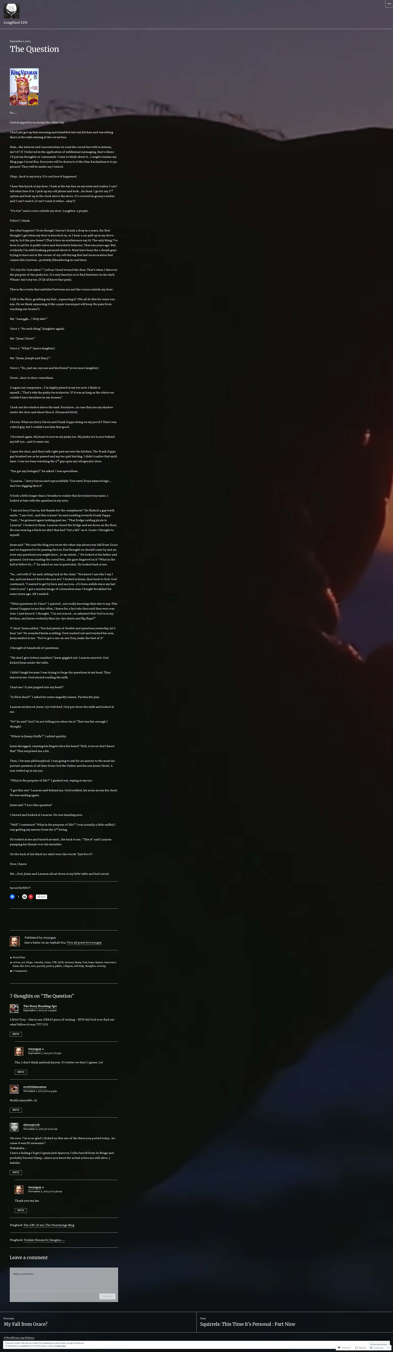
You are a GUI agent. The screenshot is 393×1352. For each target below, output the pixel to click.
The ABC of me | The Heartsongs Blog (48, 1225)
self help (79, 966)
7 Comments (20, 971)
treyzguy (34, 1049)
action (16, 962)
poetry (50, 966)
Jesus (16, 966)
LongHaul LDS (15, 22)
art (23, 962)
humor (99, 962)
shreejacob (31, 1125)
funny (78, 962)
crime (47, 962)
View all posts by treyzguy (84, 943)
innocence (110, 962)
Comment (107, 1296)
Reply (15, 1034)
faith (61, 962)
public (58, 966)
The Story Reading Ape (40, 1006)
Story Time (19, 957)
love (27, 966)
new (33, 966)
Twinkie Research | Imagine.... (44, 1240)
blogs (29, 962)
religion (68, 966)
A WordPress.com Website (19, 1338)
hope (91, 962)
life (22, 966)
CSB (54, 962)
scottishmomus (35, 1087)
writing (101, 966)
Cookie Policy (60, 1346)
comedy (38, 962)
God (84, 962)
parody (41, 966)
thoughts (90, 966)
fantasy (69, 962)
